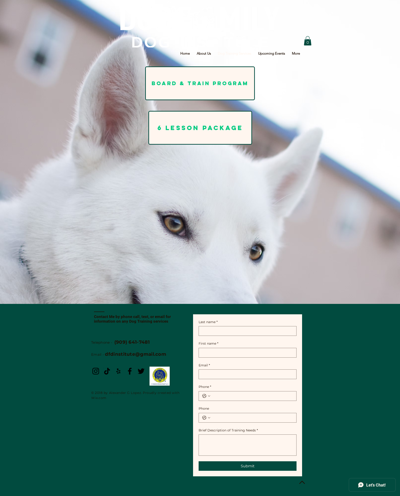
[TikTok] (107, 371)
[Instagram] (95, 371)
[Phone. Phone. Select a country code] (206, 396)
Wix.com (98, 398)
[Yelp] (118, 371)
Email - (128, 354)
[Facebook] (129, 371)
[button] (308, 41)
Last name (208, 322)
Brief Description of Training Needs (228, 430)
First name (208, 343)
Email (204, 365)
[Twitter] (141, 371)
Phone (205, 387)
